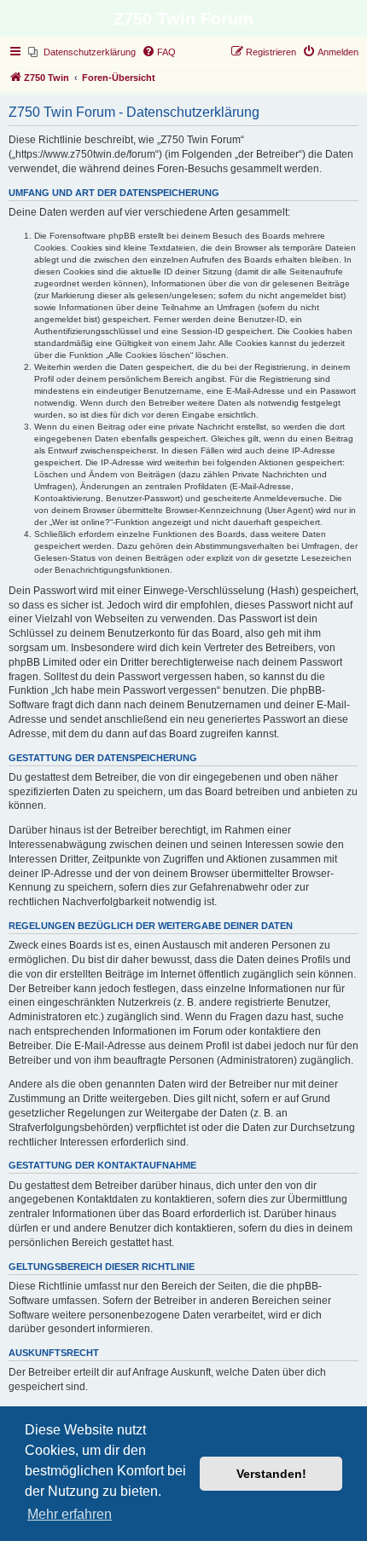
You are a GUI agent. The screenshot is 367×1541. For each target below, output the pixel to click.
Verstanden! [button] (271, 1473)
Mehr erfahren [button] (69, 1514)
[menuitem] (82, 52)
